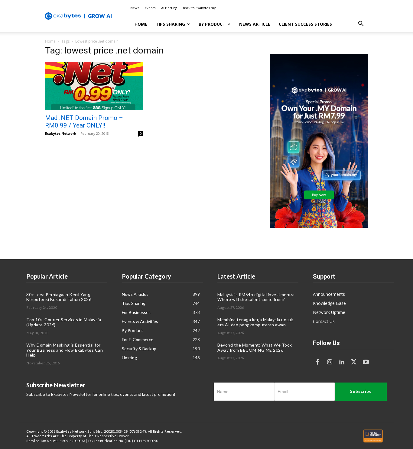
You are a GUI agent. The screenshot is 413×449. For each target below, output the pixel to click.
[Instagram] (329, 362)
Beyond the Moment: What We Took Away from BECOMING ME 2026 (254, 347)
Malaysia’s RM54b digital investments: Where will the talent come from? (256, 297)
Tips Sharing (170, 24)
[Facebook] (317, 362)
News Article (254, 24)
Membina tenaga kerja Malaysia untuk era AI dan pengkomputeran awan (255, 322)
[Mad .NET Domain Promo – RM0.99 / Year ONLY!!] (94, 86)
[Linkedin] (341, 362)
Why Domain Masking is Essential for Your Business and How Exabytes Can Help (64, 350)
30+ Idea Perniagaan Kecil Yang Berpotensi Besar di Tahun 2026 (58, 297)
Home (141, 24)
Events (150, 7)
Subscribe (361, 391)
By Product (212, 24)
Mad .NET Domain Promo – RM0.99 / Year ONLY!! (84, 121)
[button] (360, 24)
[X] (353, 362)
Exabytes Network (60, 133)
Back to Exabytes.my (199, 7)
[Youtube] (365, 362)
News (134, 7)
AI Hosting (169, 7)
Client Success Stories (305, 24)
